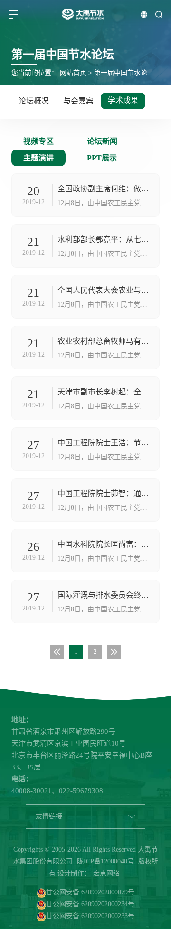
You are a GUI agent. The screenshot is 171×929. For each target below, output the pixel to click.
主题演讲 (38, 158)
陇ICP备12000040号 (105, 861)
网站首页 (73, 72)
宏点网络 (106, 873)
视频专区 (38, 141)
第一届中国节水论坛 (124, 72)
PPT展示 (102, 158)
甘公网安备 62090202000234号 (90, 904)
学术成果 (123, 100)
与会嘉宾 (78, 101)
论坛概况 (34, 101)
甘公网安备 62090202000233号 (90, 916)
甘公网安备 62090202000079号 (90, 892)
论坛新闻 (102, 141)
